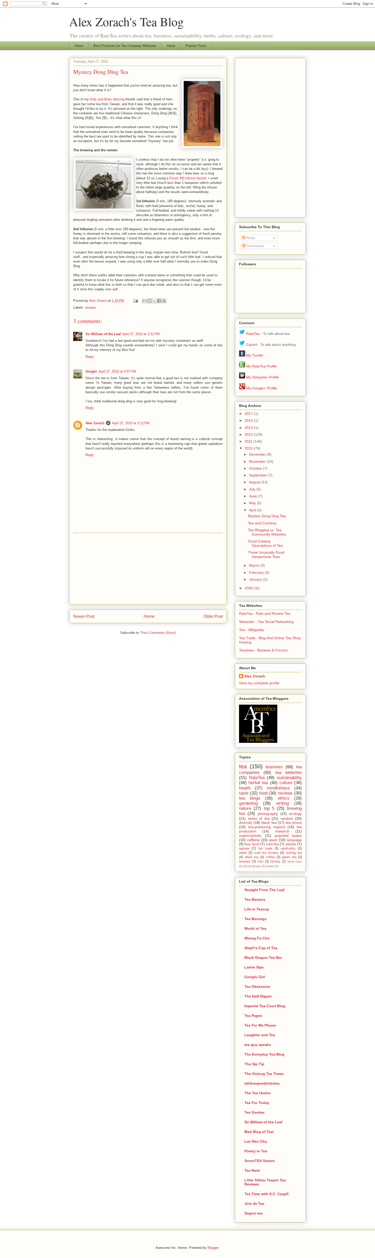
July (252, 489)
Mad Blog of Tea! (259, 1132)
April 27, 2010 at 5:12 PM (130, 423)
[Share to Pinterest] (164, 300)
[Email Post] (135, 301)
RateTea (253, 334)
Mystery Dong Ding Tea (267, 516)
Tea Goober (254, 1112)
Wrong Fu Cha (256, 938)
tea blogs (249, 798)
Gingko (91, 371)
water (243, 853)
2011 (249, 441)
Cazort (251, 345)
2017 (249, 414)
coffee (270, 857)
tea (243, 766)
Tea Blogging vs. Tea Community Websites (267, 532)
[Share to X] (154, 300)
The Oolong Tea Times (264, 1074)
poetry (270, 866)
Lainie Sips (254, 967)
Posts (250, 238)
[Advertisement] (148, 568)
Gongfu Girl (254, 977)
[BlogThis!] (149, 300)
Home (78, 46)
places (291, 844)
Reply (89, 357)
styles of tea (259, 818)
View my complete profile (259, 683)
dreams (256, 866)
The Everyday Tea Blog (264, 1054)
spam (273, 840)
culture (285, 782)
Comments (254, 246)
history (275, 861)
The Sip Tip (254, 1064)
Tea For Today (256, 1103)
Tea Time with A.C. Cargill (266, 1194)
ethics (283, 798)
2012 (249, 434)
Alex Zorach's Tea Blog (126, 21)
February (257, 572)
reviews (90, 307)
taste (243, 793)
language (294, 840)
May (253, 503)
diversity (245, 823)
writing (282, 803)
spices (244, 848)
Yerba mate (294, 861)
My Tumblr (254, 355)
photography (268, 814)
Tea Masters (254, 899)
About (171, 46)
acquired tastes (288, 835)
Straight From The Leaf (264, 890)
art (245, 866)
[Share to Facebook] (159, 300)
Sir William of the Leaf (103, 334)
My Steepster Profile (262, 377)
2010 (249, 448)
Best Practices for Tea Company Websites (124, 46)
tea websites (288, 772)
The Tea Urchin (257, 1093)
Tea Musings (255, 919)
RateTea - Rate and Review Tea (264, 613)
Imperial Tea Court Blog (264, 1006)
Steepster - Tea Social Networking (266, 622)
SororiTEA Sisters (259, 1161)
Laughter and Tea (259, 1035)
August (255, 482)
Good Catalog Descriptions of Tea (265, 543)
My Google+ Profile (261, 388)
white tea (252, 857)
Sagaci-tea (253, 1213)
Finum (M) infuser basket (187, 178)
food (263, 793)
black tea (268, 823)
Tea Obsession (257, 986)
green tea (289, 857)
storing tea (294, 853)
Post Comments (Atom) (158, 633)
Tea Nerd (252, 1170)
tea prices (294, 823)
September (258, 475)
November (258, 461)
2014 (249, 420)
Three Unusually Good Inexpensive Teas (266, 554)
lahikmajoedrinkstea (262, 1083)
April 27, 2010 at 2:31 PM (141, 334)
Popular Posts (195, 46)
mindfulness (278, 788)
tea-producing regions (266, 827)
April (253, 510)
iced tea (272, 844)
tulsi (260, 861)
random (287, 818)
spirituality (288, 848)
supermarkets (250, 835)
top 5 (269, 808)
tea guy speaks (257, 1045)
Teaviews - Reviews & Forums (263, 650)
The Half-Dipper (258, 996)
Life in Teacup (256, 909)
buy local (252, 844)
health (245, 788)
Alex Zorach (98, 301)
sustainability (289, 777)
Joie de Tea (254, 1203)
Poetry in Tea (255, 1151)
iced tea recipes (266, 853)
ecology (295, 814)
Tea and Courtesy (262, 523)
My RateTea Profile (261, 366)
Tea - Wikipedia (251, 630)
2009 (249, 588)
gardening (248, 803)
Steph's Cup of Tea (260, 948)
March (254, 565)
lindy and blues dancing (107, 99)
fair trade (265, 848)
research (282, 831)
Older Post (213, 616)
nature (245, 808)
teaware (245, 861)
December (258, 454)
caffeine (253, 840)
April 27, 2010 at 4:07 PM (117, 371)
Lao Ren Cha (255, 1141)
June (253, 496)
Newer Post (83, 616)
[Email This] (144, 300)
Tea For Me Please (260, 1025)
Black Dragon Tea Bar (263, 957)
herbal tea (258, 782)
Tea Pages (253, 1016)
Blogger (212, 1248)
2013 (249, 428)
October (256, 468)
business (274, 766)
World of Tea (255, 928)
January (256, 579)
